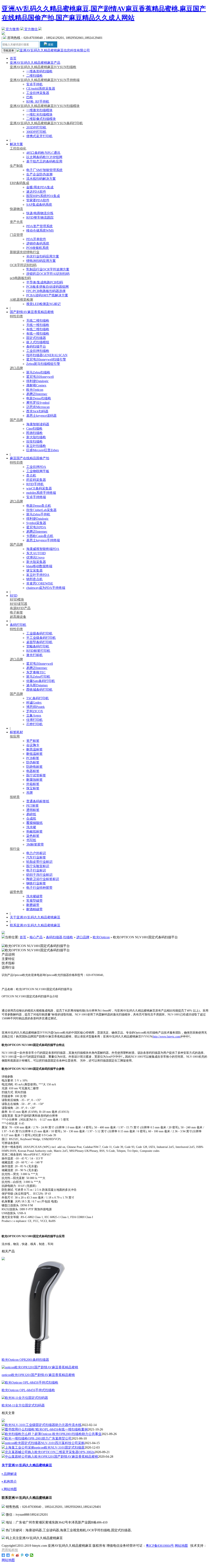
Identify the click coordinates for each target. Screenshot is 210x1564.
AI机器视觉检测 (21, 299)
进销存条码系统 (37, 243)
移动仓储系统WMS (40, 230)
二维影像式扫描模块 (41, 119)
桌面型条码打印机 (39, 642)
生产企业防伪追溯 (39, 174)
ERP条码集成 (19, 183)
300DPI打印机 (36, 131)
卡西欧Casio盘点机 (39, 536)
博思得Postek (35, 707)
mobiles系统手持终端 (41, 492)
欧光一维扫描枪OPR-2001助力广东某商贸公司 (38, 1438)
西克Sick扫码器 (37, 411)
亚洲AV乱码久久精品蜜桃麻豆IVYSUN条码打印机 (46, 123)
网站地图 (181, 1545)
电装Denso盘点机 (38, 505)
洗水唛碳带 (34, 896)
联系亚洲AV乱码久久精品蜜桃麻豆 (35, 925)
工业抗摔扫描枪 (37, 351)
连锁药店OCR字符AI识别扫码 (48, 273)
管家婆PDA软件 (37, 200)
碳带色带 (16, 892)
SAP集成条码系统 (39, 204)
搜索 (50, 44)
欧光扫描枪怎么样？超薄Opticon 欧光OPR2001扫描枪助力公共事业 (53, 1434)
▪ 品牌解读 (9, 1474)
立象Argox (33, 715)
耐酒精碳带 (34, 909)
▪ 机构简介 (9, 1481)
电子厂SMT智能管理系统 (44, 170)
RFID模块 (17, 599)
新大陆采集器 (36, 562)
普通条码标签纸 (37, 801)
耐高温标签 (34, 749)
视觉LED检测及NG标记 (43, 304)
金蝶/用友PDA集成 (40, 187)
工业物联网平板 (37, 471)
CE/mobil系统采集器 (40, 88)
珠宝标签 (32, 788)
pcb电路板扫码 (20, 278)
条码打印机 (18, 625)
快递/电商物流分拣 (39, 213)
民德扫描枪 (34, 433)
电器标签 (32, 771)
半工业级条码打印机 (41, 637)
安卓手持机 (34, 84)
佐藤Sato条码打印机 (40, 681)
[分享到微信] (31, 1555)
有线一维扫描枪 (37, 333)
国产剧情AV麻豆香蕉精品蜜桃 (32, 312)
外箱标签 (32, 784)
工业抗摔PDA (36, 467)
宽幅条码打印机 (37, 646)
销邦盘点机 (34, 579)
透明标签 (32, 810)
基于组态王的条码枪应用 (44, 161)
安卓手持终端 (36, 497)
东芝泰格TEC (36, 672)
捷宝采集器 (34, 570)
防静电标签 (34, 766)
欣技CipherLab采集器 (41, 510)
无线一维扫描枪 (37, 325)
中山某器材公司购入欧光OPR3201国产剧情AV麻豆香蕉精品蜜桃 (51, 1456)
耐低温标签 (34, 753)
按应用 (15, 736)
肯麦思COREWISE (39, 583)
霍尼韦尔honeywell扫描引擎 (46, 359)
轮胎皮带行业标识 (39, 861)
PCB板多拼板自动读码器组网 (47, 286)
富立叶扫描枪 (36, 446)
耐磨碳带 (32, 905)
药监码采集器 (36, 479)
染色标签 (32, 836)
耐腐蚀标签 (34, 779)
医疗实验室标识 (37, 866)
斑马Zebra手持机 (38, 514)
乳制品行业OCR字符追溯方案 (47, 269)
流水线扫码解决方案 (41, 178)
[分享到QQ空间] (13, 1555)
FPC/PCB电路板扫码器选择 (46, 291)
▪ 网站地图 (9, 1489)
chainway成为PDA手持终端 (45, 587)
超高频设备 (18, 616)
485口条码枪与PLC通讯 (43, 152)
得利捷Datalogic (37, 381)
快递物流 (16, 209)
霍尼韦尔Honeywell (40, 376)
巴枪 (29, 97)
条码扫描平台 (36, 346)
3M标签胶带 (35, 844)
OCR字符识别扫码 (23, 265)
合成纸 (31, 818)
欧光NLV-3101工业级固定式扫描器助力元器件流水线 (43, 1425)
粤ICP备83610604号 (160, 1545)
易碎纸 (31, 814)
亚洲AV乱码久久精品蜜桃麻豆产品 (35, 62)
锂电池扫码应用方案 (41, 260)
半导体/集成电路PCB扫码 (44, 282)
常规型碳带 (34, 900)
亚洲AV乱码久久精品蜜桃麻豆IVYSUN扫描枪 (43, 67)
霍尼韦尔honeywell (39, 663)
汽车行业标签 (36, 857)
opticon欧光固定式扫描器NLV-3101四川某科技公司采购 (44, 1443)
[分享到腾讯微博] (22, 1555)
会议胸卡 (32, 745)
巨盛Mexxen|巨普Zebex (42, 450)
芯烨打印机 (34, 724)
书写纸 (31, 840)
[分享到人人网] (27, 1555)
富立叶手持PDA (37, 575)
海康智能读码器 (37, 424)
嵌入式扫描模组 (37, 342)
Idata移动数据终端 (39, 566)
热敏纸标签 (34, 831)
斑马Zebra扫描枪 (38, 372)
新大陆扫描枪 (36, 437)
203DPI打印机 (36, 127)
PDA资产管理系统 (39, 226)
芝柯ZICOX (34, 711)
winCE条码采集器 (39, 488)
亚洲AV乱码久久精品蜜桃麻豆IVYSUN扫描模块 (45, 106)
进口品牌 (16, 368)
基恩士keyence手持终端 (43, 540)
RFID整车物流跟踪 (40, 217)
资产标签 (32, 741)
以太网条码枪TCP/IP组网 (44, 157)
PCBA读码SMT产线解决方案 (47, 295)
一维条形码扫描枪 (39, 71)
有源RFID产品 (20, 608)
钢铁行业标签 (36, 883)
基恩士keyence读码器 (41, 415)
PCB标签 (32, 758)
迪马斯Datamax (37, 685)
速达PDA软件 (36, 191)
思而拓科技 (10, 1550)
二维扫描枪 (34, 75)
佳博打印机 (34, 720)
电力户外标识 (36, 853)
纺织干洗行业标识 (39, 874)
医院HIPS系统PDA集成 (43, 196)
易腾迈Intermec (36, 394)
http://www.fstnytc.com (166, 1036)
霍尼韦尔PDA (36, 527)
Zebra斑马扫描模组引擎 (43, 363)
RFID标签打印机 (38, 650)
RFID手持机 (35, 484)
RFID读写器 (18, 604)
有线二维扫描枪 (37, 329)
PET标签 (32, 805)
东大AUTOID (36, 553)
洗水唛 (31, 827)
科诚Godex (34, 702)
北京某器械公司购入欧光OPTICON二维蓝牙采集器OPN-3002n (50, 1452)
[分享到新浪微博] (17, 1555)
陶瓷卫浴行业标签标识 (42, 879)
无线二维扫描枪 (37, 320)
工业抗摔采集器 (37, 93)
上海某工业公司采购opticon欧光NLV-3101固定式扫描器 (44, 1447)
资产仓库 (16, 222)
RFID (13, 595)
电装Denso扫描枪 (38, 398)
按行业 (15, 848)
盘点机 (31, 475)
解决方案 (16, 144)
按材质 (15, 797)
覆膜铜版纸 (34, 823)
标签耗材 (16, 732)
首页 (13, 58)
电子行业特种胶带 (39, 887)
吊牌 (29, 792)
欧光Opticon (34, 389)
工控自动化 (18, 148)
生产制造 (16, 165)
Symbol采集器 (36, 523)
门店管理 (16, 235)
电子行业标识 (36, 870)
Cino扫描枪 (34, 428)
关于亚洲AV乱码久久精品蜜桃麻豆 (35, 917)
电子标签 (16, 612)
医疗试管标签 (36, 775)
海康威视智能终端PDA (42, 549)
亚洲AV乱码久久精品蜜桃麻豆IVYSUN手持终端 (45, 80)
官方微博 (12, 29)
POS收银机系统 (37, 247)
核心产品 (36, 937)
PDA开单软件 (36, 239)
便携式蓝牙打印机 (39, 136)
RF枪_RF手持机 (37, 101)
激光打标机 (34, 655)
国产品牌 (16, 420)
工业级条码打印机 (39, 633)
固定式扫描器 (36, 338)
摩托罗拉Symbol (37, 402)
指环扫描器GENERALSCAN (46, 355)
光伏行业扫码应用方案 (42, 256)
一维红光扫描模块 (39, 114)
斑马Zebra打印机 (38, 676)
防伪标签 (32, 762)
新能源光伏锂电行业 (24, 252)
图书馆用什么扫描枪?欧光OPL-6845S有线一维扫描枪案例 (46, 1429)
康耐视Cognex (36, 385)
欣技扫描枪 (34, 441)
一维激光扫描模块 (39, 110)
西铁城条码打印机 (39, 689)
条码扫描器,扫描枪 (59, 937)
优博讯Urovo (35, 557)
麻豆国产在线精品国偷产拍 (29, 458)
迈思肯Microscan (38, 407)
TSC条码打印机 (37, 698)
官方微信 (31, 29)
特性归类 (16, 316)
